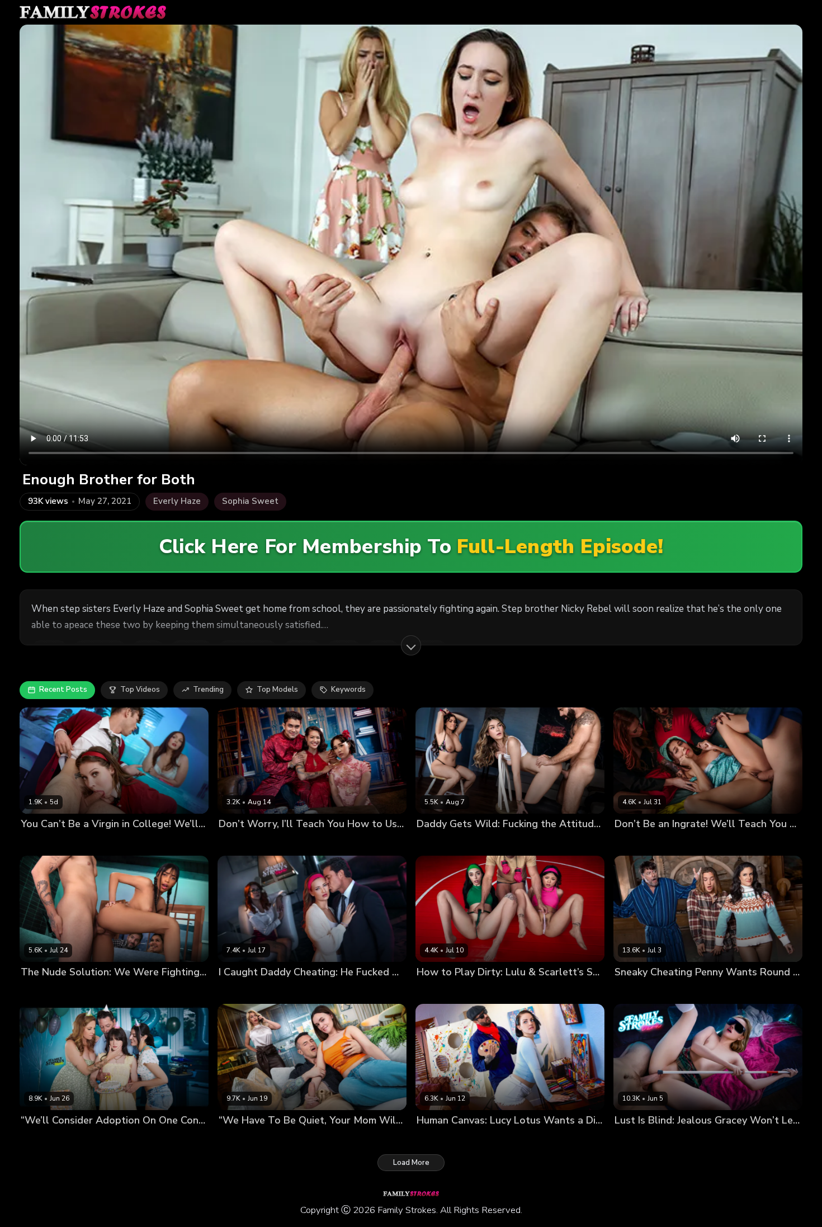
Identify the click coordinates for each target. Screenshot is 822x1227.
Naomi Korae (283, 842)
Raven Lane (42, 842)
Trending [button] (208, 690)
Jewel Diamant (245, 990)
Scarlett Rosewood (486, 990)
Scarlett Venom (94, 842)
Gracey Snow (700, 1139)
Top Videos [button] (140, 690)
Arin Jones (328, 842)
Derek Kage (338, 1139)
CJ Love (472, 1139)
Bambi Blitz (238, 1139)
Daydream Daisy (643, 1139)
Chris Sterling (299, 990)
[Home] (93, 12)
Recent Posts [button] (63, 690)
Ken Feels (526, 842)
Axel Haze (685, 990)
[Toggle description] (411, 645)
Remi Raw (122, 1139)
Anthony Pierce (754, 1139)
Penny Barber (639, 990)
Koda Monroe (482, 842)
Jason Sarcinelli (552, 990)
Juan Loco (694, 842)
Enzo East (143, 842)
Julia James (82, 1139)
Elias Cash (51, 990)
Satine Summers (644, 842)
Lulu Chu (432, 990)
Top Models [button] (277, 690)
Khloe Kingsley (288, 1139)
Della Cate (436, 842)
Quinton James (515, 1139)
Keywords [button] (348, 690)
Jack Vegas (727, 990)
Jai (25, 990)
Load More (411, 1163)
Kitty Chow (238, 842)
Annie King (40, 1139)
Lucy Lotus (436, 1139)
